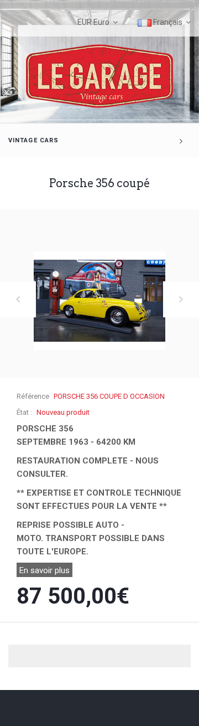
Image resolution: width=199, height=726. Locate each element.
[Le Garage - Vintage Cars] (99, 76)
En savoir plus (44, 570)
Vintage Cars (33, 140)
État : (24, 412)
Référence (33, 396)
